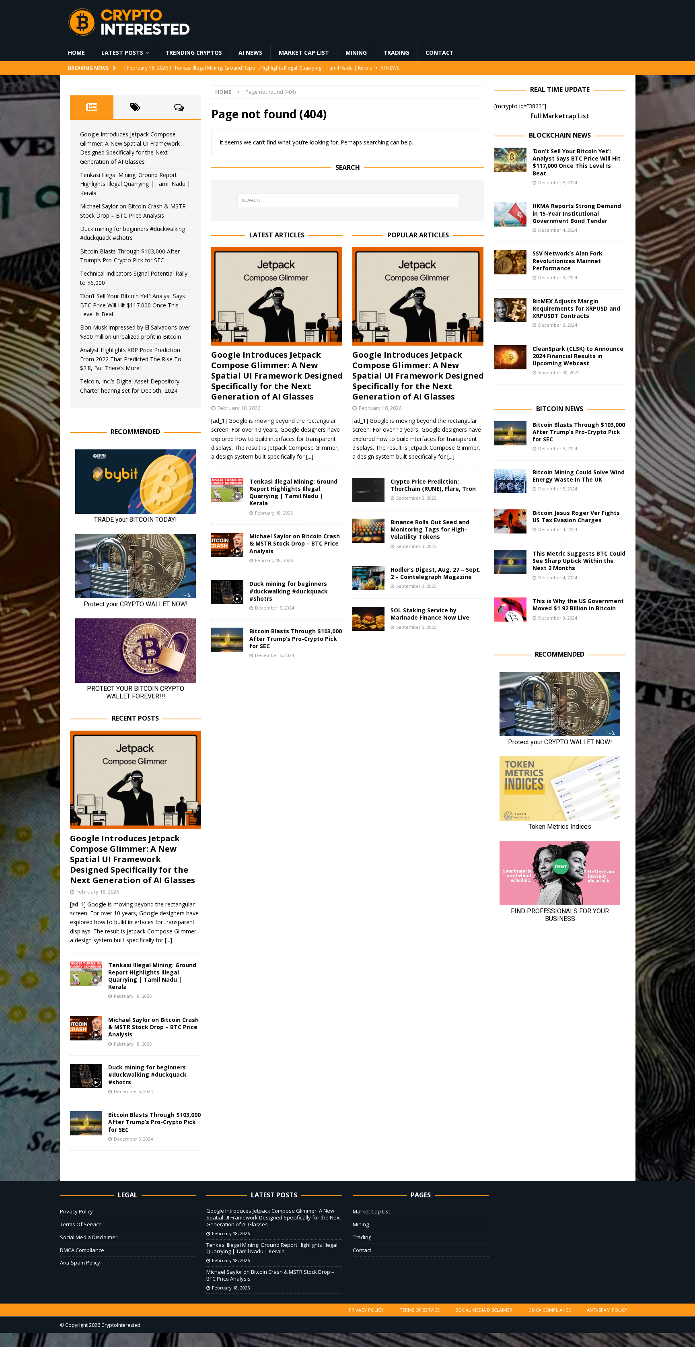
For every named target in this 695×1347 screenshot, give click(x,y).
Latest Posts (122, 52)
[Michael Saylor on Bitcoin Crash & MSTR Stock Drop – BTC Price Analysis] (227, 545)
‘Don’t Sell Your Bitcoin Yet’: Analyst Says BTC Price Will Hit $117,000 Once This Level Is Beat (132, 305)
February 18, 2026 (239, 408)
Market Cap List (304, 52)
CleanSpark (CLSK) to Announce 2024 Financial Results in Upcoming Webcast (578, 356)
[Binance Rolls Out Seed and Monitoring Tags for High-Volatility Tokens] (368, 531)
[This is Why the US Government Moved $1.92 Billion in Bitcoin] (510, 609)
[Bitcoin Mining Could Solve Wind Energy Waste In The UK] (510, 481)
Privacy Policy (76, 1211)
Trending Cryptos (193, 52)
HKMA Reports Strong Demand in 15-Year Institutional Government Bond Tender (577, 213)
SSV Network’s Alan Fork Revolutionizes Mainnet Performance (567, 260)
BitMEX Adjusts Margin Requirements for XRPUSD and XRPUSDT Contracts (576, 308)
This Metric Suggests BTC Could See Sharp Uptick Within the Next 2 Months (579, 561)
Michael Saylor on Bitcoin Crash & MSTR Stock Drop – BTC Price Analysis (294, 543)
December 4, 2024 (557, 230)
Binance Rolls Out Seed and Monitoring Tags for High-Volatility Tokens (430, 529)
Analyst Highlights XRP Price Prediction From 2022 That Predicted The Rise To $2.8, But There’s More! (130, 359)
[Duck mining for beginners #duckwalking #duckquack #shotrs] (227, 592)
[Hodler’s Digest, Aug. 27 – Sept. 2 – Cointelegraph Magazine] (368, 578)
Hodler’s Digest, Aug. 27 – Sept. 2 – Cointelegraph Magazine (436, 573)
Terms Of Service (81, 1224)
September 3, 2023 (416, 498)
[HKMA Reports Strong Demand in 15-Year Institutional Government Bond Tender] (510, 214)
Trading (396, 52)
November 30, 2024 (559, 372)
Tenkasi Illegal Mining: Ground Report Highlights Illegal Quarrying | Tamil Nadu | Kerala (293, 492)
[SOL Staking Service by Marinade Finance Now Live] (368, 619)
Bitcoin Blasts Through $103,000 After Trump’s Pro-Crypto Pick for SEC (295, 638)
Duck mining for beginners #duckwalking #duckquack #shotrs (288, 591)
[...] (309, 456)
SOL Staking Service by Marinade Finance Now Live (430, 613)
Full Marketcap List (560, 115)
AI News (250, 52)
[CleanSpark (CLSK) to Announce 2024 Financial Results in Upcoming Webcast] (510, 357)
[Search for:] (347, 200)
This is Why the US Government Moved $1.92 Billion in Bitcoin (578, 604)
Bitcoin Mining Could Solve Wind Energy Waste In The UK (579, 475)
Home (76, 52)
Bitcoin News (559, 408)
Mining (356, 52)
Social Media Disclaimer (88, 1237)
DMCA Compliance (82, 1250)
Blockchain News (560, 135)
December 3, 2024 (557, 277)
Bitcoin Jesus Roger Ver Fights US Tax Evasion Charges (576, 516)
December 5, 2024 (274, 608)
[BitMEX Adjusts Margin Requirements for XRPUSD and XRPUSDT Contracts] (510, 310)
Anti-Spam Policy (80, 1262)
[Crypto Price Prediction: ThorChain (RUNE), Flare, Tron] (368, 490)
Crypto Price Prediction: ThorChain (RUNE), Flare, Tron (433, 485)
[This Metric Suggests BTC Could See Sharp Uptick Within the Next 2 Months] (510, 562)
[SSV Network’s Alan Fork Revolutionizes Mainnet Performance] (510, 262)
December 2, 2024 (557, 325)
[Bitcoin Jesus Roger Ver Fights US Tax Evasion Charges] (510, 521)
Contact (440, 52)
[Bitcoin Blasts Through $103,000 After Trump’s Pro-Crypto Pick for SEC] (227, 640)
